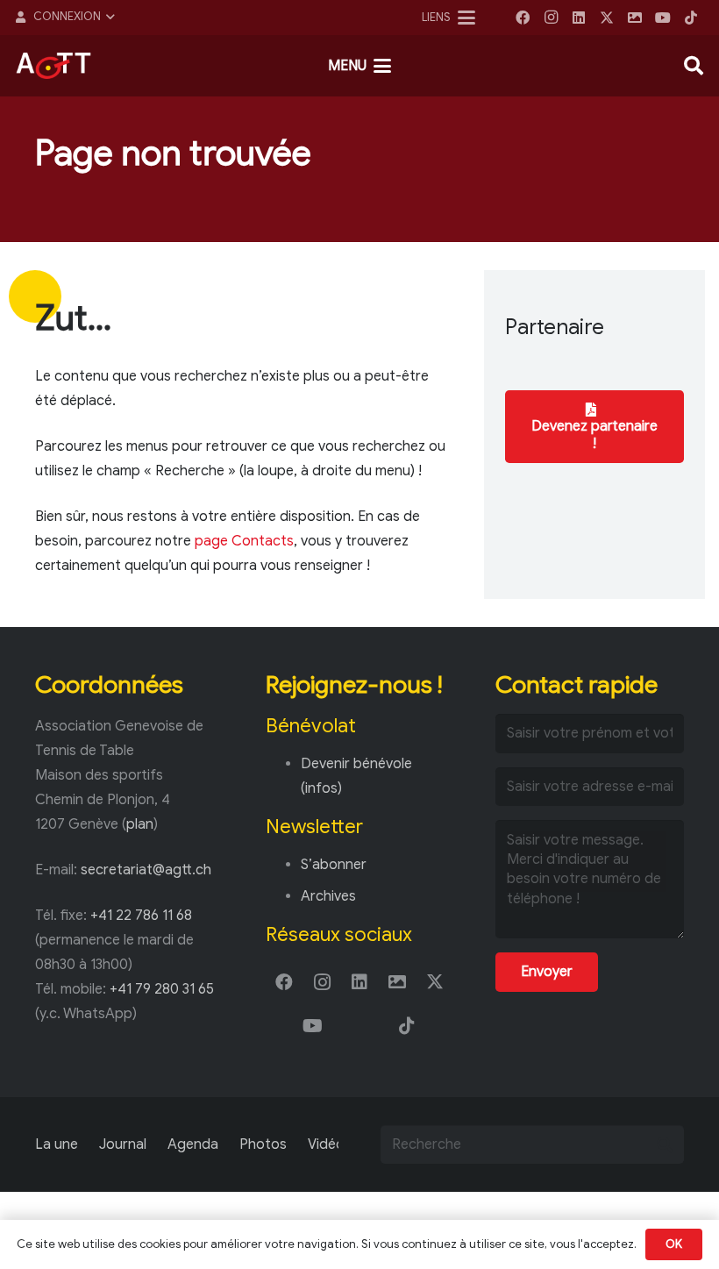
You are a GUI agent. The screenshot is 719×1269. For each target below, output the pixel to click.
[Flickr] (635, 18)
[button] (64, 17)
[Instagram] (551, 18)
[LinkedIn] (579, 18)
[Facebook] (523, 18)
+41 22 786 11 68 (141, 915)
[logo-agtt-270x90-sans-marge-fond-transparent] (53, 66)
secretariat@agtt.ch (146, 870)
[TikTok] (691, 18)
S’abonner (334, 864)
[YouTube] (663, 18)
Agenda (192, 1144)
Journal (122, 1144)
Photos (263, 1144)
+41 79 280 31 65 (162, 989)
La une (56, 1144)
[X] (607, 18)
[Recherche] (664, 1144)
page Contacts (244, 541)
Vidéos (330, 1144)
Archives (328, 896)
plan (139, 824)
